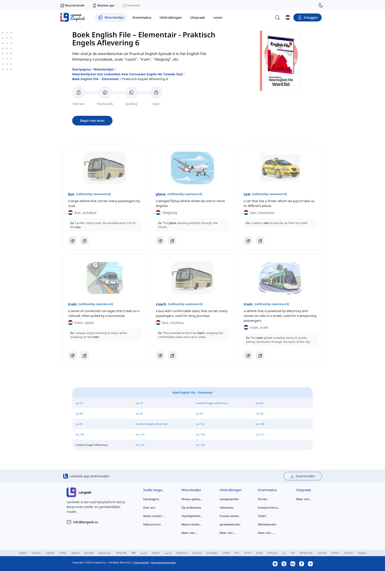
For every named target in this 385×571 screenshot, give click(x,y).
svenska (321, 553)
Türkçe (63, 553)
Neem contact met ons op (154, 516)
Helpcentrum (152, 524)
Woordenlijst (104, 69)
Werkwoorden (267, 524)
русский (88, 553)
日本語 (226, 553)
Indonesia (181, 553)
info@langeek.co (85, 522)
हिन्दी (133, 553)
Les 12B (200, 445)
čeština (335, 553)
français (36, 553)
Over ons (149, 507)
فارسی (168, 553)
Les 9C (79, 424)
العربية (143, 553)
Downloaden (305, 476)
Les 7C (139, 403)
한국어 (247, 553)
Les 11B (200, 434)
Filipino (156, 553)
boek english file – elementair (95, 79)
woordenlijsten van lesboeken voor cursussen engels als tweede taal (127, 74)
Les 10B (260, 424)
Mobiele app (105, 5)
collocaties (227, 507)
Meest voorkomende (192, 524)
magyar (362, 553)
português (212, 553)
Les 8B (79, 413)
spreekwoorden (230, 524)
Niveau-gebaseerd (192, 499)
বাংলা (293, 553)
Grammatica (267, 490)
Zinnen (262, 499)
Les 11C (260, 434)
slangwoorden (229, 499)
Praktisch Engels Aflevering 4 (212, 403)
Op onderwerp (191, 507)
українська (104, 553)
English (23, 553)
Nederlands (306, 553)
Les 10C (80, 434)
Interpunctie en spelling (269, 507)
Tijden (262, 516)
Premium (133, 5)
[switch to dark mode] (321, 5)
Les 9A (199, 413)
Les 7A (79, 403)
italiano (75, 553)
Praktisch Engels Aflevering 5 (152, 424)
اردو (284, 553)
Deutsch (197, 553)
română (348, 553)
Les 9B (259, 413)
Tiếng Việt (121, 553)
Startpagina (81, 69)
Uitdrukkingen (231, 490)
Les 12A (140, 445)
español (50, 553)
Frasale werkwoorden (231, 516)
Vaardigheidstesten (192, 516)
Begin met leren (92, 120)
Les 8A (259, 403)
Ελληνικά (272, 553)
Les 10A (200, 424)
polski (259, 553)
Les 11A (140, 434)
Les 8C (139, 413)
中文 (237, 553)
